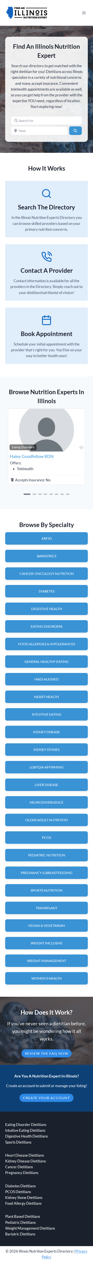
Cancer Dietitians (19, 1167)
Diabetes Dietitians (20, 1186)
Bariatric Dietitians (20, 1234)
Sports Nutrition (46, 890)
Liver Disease (46, 785)
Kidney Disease (46, 732)
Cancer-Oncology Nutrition (46, 573)
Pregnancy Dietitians (21, 1172)
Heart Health (46, 697)
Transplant (46, 908)
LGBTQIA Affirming (47, 767)
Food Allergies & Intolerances (46, 644)
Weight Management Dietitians (30, 1228)
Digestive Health (46, 609)
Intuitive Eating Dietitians (25, 1130)
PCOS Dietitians (18, 1191)
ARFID (47, 538)
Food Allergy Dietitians (23, 1203)
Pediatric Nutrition (46, 855)
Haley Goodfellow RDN (32, 456)
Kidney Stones (46, 749)
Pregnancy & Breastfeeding (46, 873)
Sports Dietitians (18, 1142)
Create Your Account (46, 1098)
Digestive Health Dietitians (26, 1136)
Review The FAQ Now (46, 1053)
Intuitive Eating (46, 714)
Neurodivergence (46, 802)
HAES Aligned (46, 679)
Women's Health (46, 978)
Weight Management (46, 961)
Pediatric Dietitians (20, 1222)
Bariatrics (46, 556)
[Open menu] (84, 12)
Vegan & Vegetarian (46, 925)
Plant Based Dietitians (22, 1216)
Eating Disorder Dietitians (25, 1124)
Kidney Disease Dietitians (25, 1161)
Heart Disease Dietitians (24, 1155)
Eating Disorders (23, 447)
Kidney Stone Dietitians (23, 1197)
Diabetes (47, 591)
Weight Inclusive (47, 943)
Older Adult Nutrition (46, 820)
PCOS (46, 837)
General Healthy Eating (46, 661)
